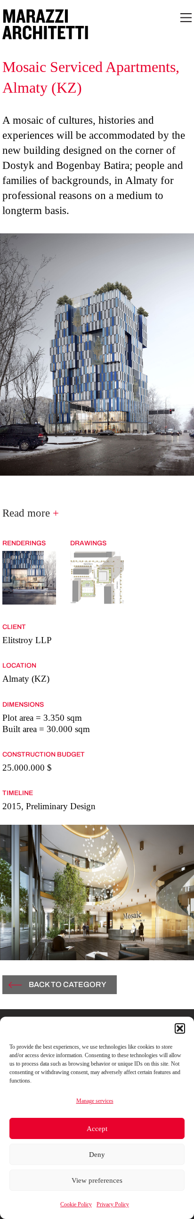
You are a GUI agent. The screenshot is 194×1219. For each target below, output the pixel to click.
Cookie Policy (76, 1204)
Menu (186, 17)
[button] (180, 1028)
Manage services (94, 1101)
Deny (97, 1154)
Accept (97, 1128)
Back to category (67, 984)
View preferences (97, 1180)
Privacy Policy (113, 1204)
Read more (30, 513)
